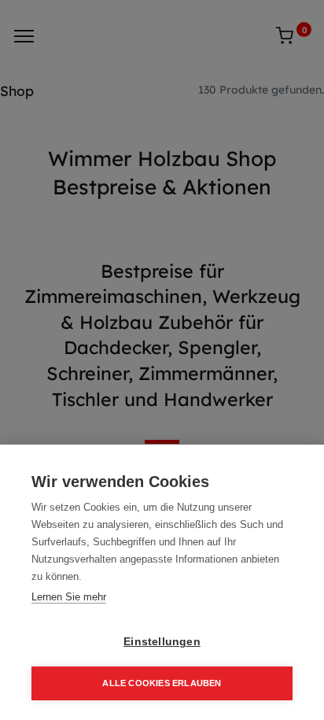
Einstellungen (162, 642)
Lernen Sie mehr (68, 597)
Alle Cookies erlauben (161, 683)
